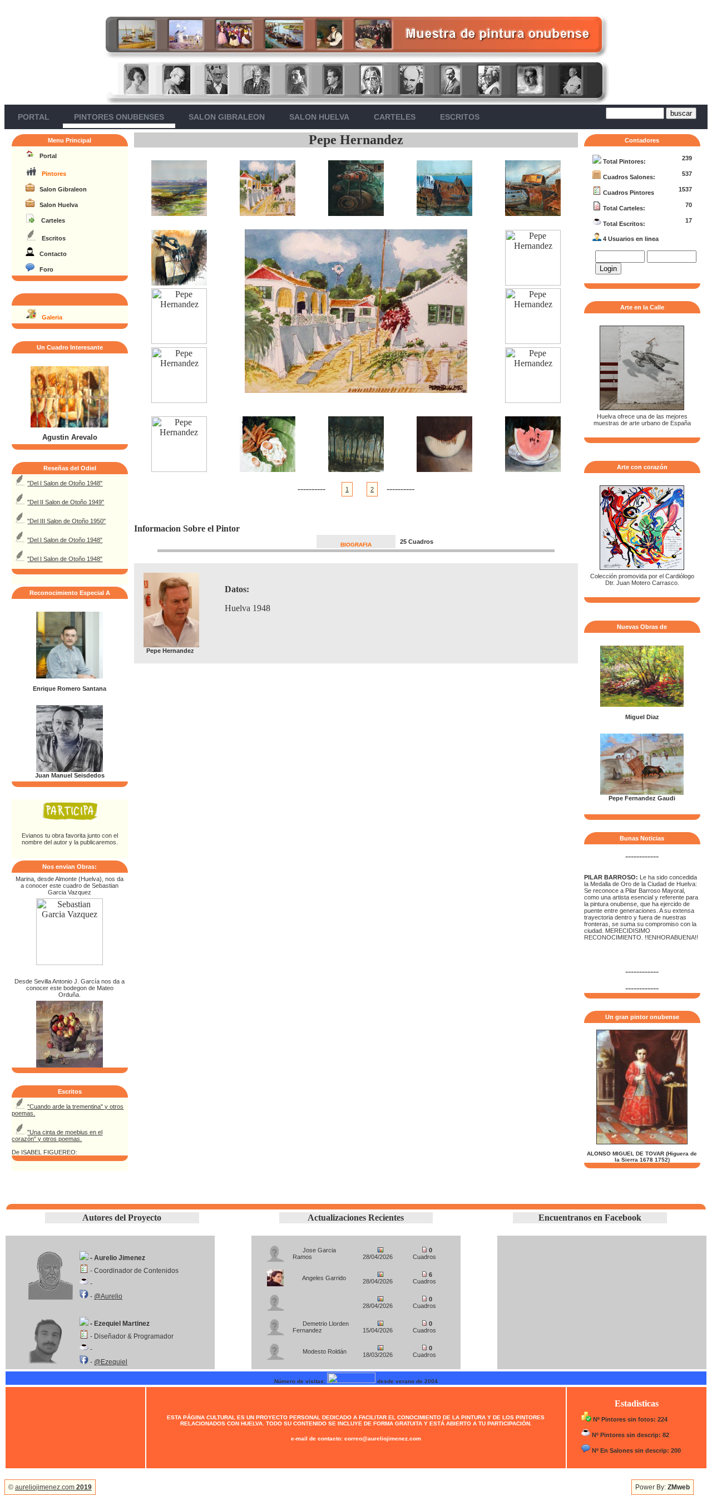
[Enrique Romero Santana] (69, 676)
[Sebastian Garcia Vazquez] (69, 962)
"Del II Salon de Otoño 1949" (65, 502)
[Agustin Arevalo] (69, 425)
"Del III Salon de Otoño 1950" (66, 521)
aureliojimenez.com (53, 1487)
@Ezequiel (110, 1362)
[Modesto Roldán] (275, 1348)
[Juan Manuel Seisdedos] (69, 769)
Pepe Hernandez (356, 139)
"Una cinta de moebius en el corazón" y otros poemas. (57, 1135)
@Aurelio (108, 1296)
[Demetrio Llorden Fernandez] (275, 1324)
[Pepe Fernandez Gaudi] (642, 792)
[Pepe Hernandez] (179, 213)
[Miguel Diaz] (642, 704)
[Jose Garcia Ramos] (275, 1250)
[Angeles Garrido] (275, 1275)
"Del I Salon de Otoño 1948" (64, 483)
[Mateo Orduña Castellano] (69, 1064)
